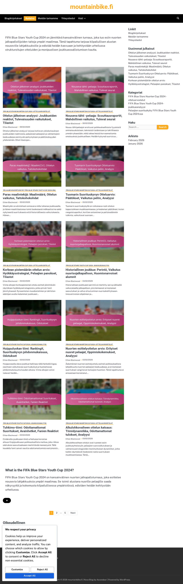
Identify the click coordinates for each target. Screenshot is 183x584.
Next (72, 512)
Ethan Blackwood (10, 127)
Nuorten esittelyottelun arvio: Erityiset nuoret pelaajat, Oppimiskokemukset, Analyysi (92, 352)
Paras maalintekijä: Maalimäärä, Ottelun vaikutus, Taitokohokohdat (30, 196)
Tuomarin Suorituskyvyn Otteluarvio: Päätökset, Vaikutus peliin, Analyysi (91, 196)
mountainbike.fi (91, 6)
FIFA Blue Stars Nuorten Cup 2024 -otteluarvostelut (26, 111)
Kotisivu (29, 18)
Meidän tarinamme (48, 18)
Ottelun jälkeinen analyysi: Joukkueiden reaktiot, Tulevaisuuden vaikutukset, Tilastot (30, 119)
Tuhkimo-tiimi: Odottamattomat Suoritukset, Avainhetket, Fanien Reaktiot (30, 429)
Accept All (29, 575)
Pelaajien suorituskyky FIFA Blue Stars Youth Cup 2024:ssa (29, 190)
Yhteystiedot (68, 18)
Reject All (42, 569)
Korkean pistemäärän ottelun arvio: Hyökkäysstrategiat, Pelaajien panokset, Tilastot (30, 273)
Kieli (80, 18)
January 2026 (135, 143)
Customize (17, 569)
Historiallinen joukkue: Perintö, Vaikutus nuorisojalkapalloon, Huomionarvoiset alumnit (93, 273)
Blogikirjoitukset (13, 18)
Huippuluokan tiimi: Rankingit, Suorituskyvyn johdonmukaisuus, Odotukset (25, 352)
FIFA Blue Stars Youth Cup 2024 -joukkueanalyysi (87, 265)
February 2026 (136, 140)
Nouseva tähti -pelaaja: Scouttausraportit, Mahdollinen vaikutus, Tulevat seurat (94, 117)
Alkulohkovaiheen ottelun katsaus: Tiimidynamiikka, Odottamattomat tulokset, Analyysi (89, 431)
